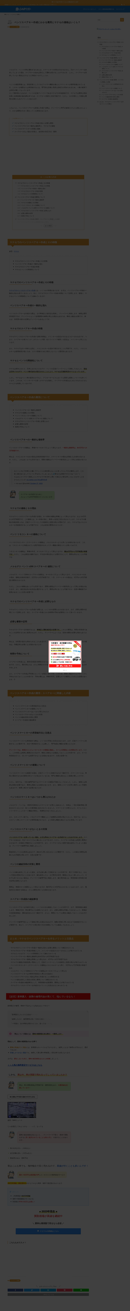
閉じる (65, 670)
